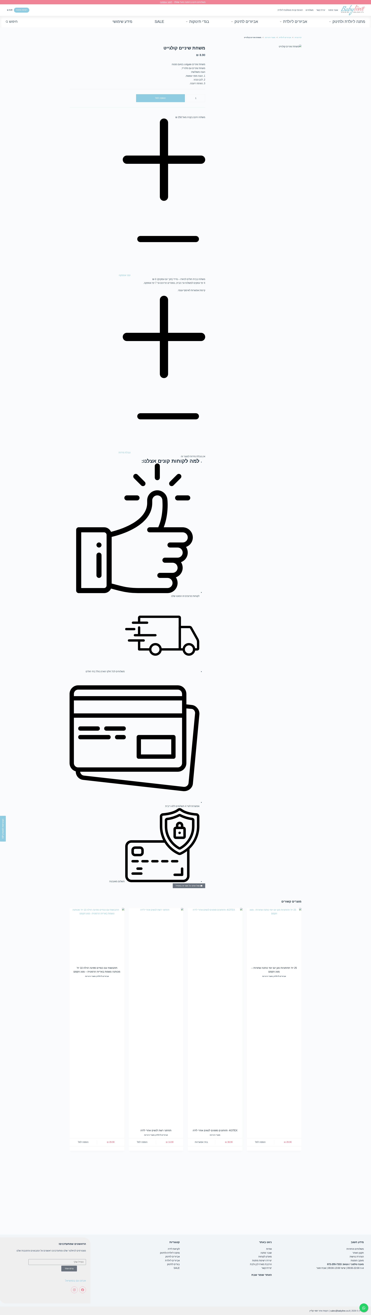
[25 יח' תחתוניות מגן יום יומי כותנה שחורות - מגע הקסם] (274, 935)
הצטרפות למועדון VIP (3, 829)
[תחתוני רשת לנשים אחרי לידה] (156, 1016)
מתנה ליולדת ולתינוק (348, 22)
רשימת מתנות (21, 10)
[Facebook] (82, 1290)
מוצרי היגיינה (267, 976)
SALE (159, 22)
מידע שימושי (122, 22)
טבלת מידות (124, 452)
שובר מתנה (333, 10)
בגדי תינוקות (199, 22)
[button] (137, 198)
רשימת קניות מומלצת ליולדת (290, 10)
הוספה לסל (160, 98)
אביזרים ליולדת (295, 22)
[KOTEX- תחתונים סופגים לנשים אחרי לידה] (215, 1016)
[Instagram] (74, 1290)
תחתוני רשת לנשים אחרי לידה (155, 1130)
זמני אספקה (124, 275)
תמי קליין (314, 1311)
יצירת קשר (320, 10)
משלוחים (309, 10)
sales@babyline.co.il (340, 1311)
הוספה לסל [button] (260, 1142)
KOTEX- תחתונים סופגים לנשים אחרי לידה (215, 1130)
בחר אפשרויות (201, 1142)
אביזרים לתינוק (246, 22)
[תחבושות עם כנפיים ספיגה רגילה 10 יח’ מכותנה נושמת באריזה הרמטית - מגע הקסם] (97, 935)
